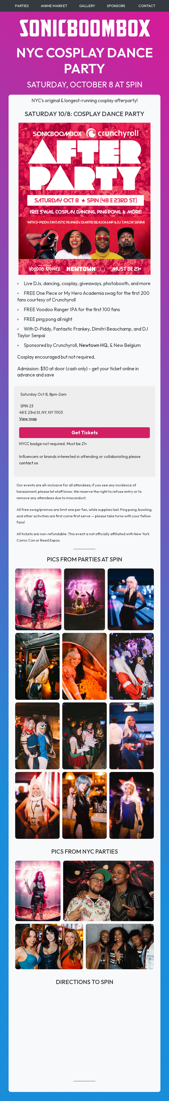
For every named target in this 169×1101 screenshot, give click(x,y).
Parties (22, 5)
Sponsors (116, 5)
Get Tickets (85, 432)
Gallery (87, 5)
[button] (38, 599)
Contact (146, 5)
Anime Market (54, 5)
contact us (28, 462)
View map (28, 418)
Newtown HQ (93, 345)
